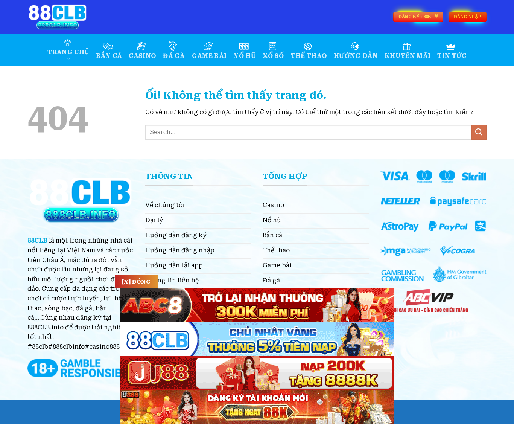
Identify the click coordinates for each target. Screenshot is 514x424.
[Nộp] (479, 132)
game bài (209, 55)
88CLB (37, 240)
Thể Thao (309, 55)
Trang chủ (68, 52)
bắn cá (109, 55)
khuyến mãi (407, 55)
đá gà (174, 55)
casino (142, 55)
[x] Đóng (136, 282)
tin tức (451, 55)
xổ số (273, 55)
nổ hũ (244, 55)
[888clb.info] (65, 17)
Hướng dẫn (356, 55)
